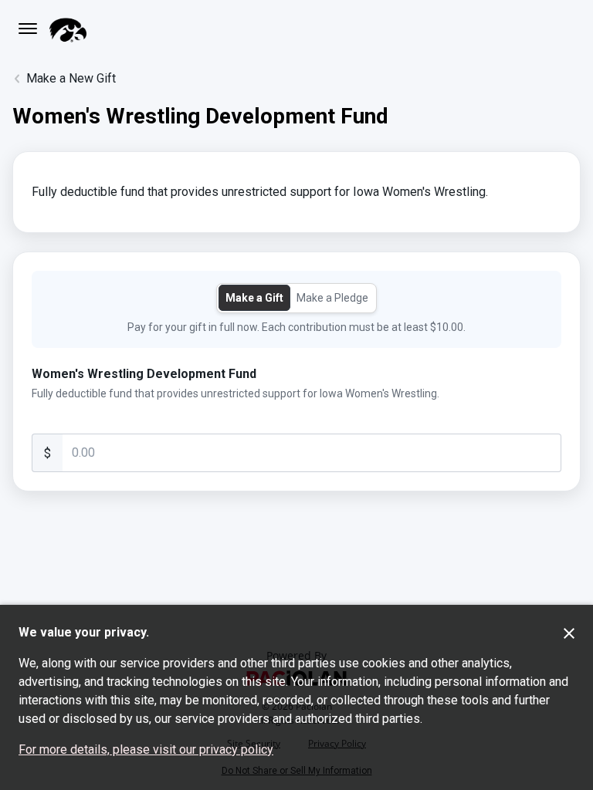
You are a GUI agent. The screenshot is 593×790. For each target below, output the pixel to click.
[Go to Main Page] (67, 29)
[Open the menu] (28, 28)
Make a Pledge (332, 298)
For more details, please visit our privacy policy (146, 749)
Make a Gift (254, 298)
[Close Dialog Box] (569, 633)
